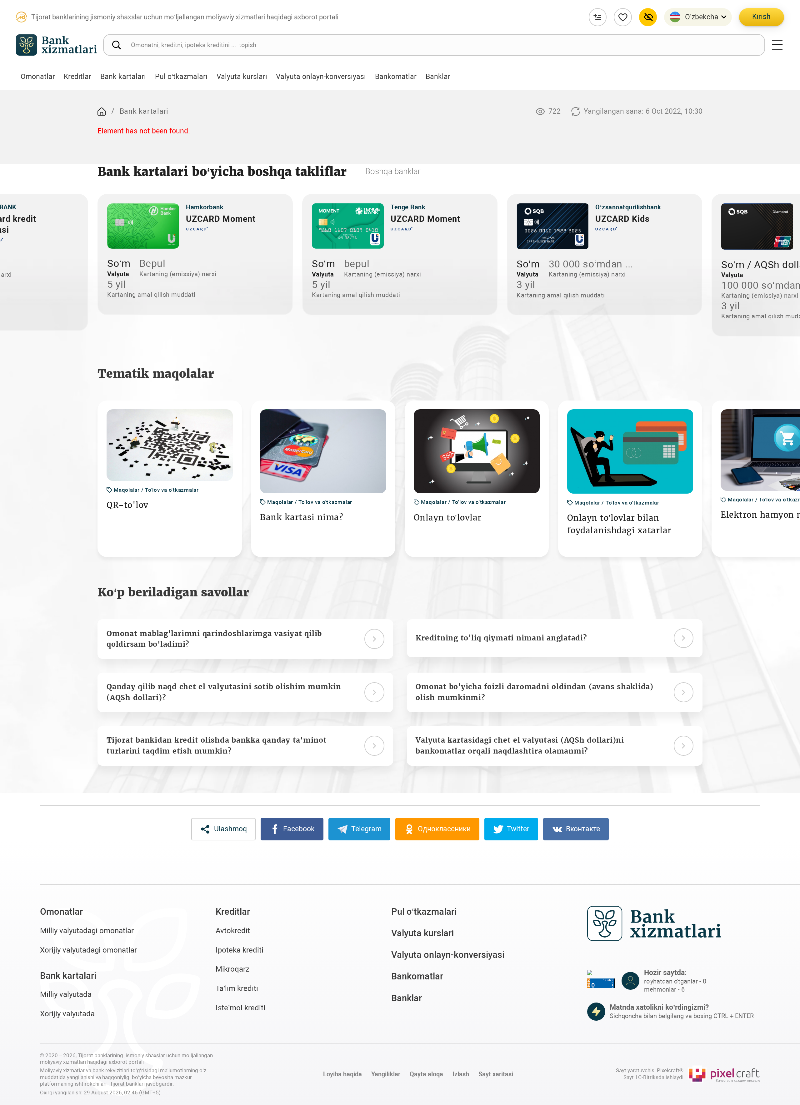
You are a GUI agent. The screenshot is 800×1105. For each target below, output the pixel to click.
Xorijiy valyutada (67, 1013)
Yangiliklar (385, 1074)
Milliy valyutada (66, 994)
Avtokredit (233, 930)
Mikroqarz (232, 969)
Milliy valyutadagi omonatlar (87, 930)
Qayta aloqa (426, 1074)
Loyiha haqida (342, 1074)
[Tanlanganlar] (623, 17)
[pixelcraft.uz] (724, 1074)
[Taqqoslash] (598, 17)
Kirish (761, 16)
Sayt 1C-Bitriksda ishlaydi (653, 1077)
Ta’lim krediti (237, 988)
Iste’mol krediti (240, 1007)
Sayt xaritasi (495, 1074)
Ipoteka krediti (239, 950)
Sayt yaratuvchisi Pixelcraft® (649, 1070)
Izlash (460, 1074)
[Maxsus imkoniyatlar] (648, 17)
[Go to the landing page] (102, 111)
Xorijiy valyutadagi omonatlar (88, 950)
